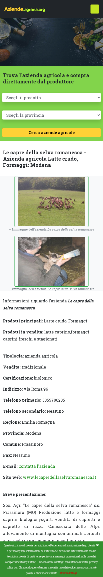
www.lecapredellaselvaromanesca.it (59, 477)
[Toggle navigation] (94, 9)
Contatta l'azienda (36, 466)
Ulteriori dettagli (68, 573)
